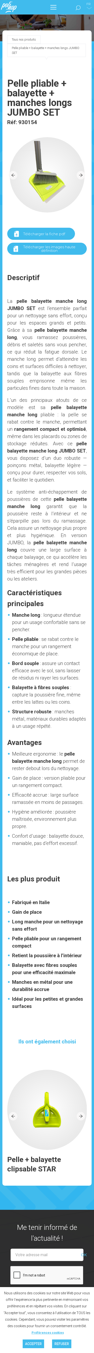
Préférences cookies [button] (48, 1332)
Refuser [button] (61, 1344)
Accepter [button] (33, 1344)
